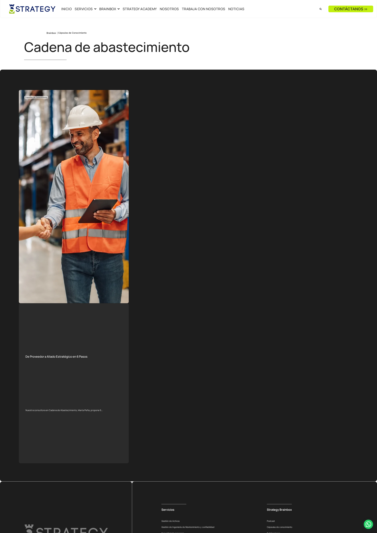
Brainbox (51, 33)
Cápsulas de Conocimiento (72, 32)
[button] (321, 9)
